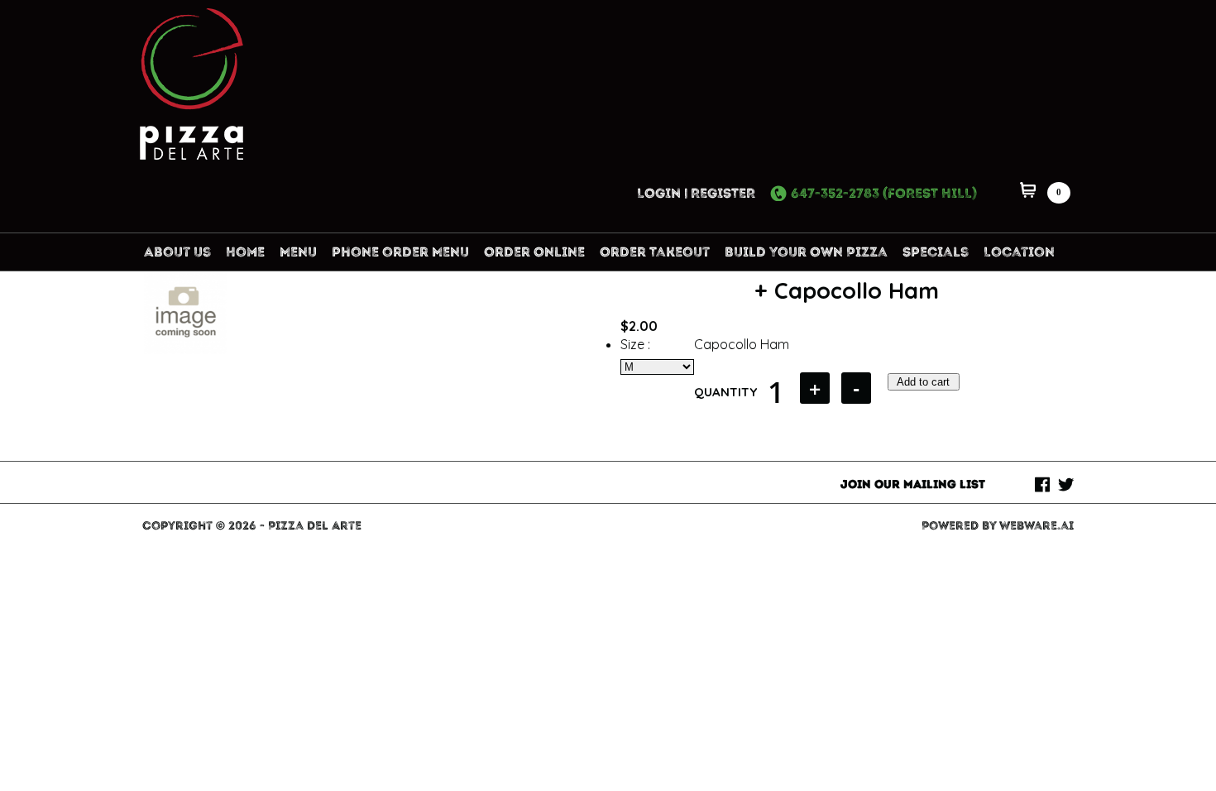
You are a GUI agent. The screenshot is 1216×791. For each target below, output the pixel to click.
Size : (635, 344)
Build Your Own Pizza (806, 252)
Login (659, 193)
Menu (298, 252)
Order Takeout (655, 252)
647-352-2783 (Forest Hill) (884, 193)
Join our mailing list (912, 484)
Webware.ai (1036, 526)
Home (245, 252)
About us (177, 252)
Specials (935, 252)
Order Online (534, 252)
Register (723, 193)
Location (1019, 252)
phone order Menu (400, 252)
